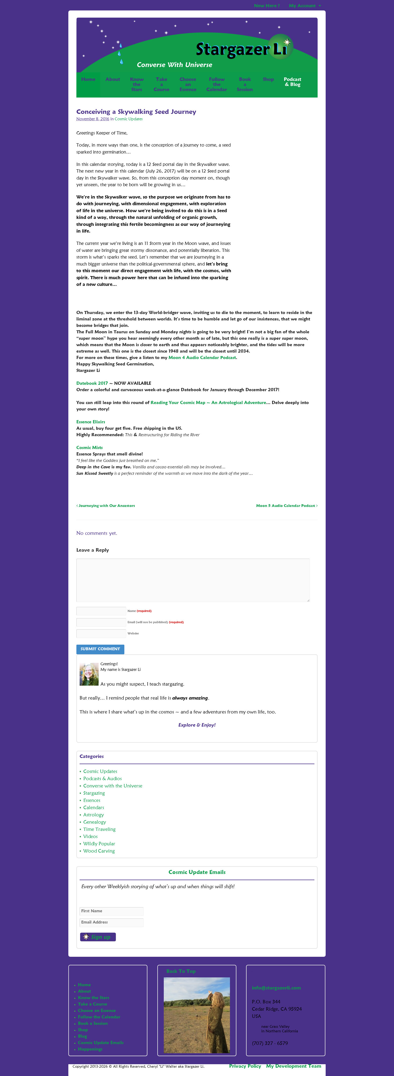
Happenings (90, 1049)
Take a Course (92, 1004)
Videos (90, 836)
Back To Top (181, 971)
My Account (302, 6)
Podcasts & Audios (102, 778)
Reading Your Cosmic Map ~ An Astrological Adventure (208, 403)
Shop (268, 79)
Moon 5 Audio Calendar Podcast (286, 506)
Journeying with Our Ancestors (106, 506)
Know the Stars (93, 998)
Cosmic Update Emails (197, 872)
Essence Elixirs (90, 422)
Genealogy (94, 822)
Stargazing (94, 793)
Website (133, 633)
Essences (91, 800)
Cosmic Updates (129, 119)
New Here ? (267, 6)
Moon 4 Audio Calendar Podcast (202, 358)
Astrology (93, 815)
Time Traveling (99, 829)
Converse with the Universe (112, 786)
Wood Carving (99, 851)
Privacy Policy (245, 1066)
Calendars (93, 807)
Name (140, 611)
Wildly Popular (99, 844)
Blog (82, 1036)
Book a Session (93, 1024)
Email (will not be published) (156, 622)
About (113, 79)
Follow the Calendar (99, 1017)
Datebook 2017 (92, 384)
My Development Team (293, 1066)
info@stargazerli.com (276, 988)
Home (88, 79)
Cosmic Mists (89, 448)
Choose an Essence (97, 1011)
